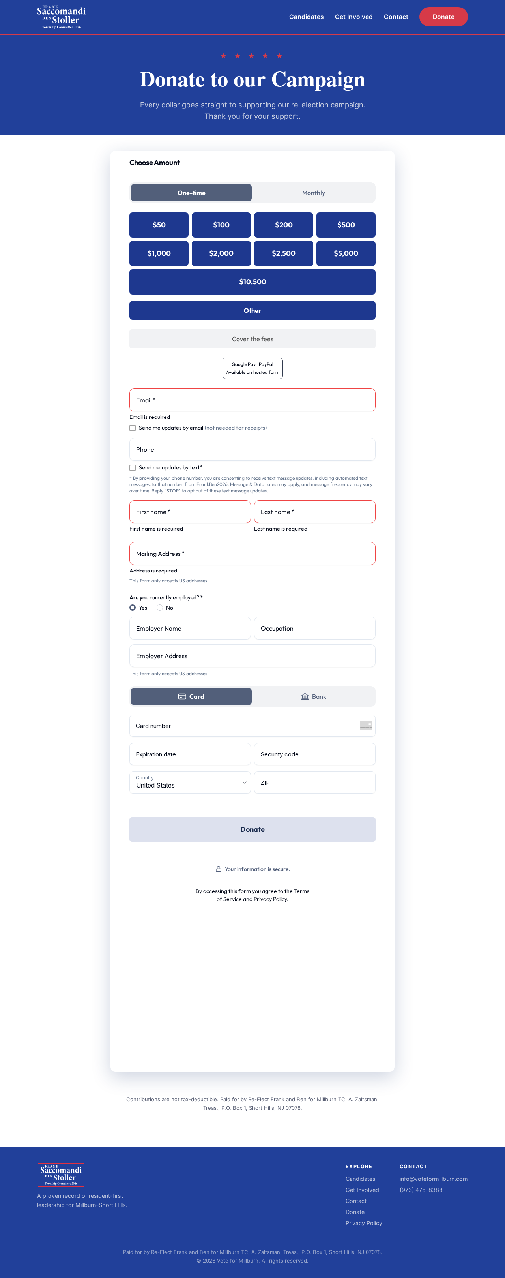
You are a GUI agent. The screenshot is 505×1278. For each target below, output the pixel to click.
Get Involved (354, 17)
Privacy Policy (364, 1223)
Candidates (306, 17)
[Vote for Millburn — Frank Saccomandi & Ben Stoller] (61, 17)
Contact (396, 17)
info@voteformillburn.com (434, 1178)
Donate (443, 17)
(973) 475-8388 (421, 1189)
